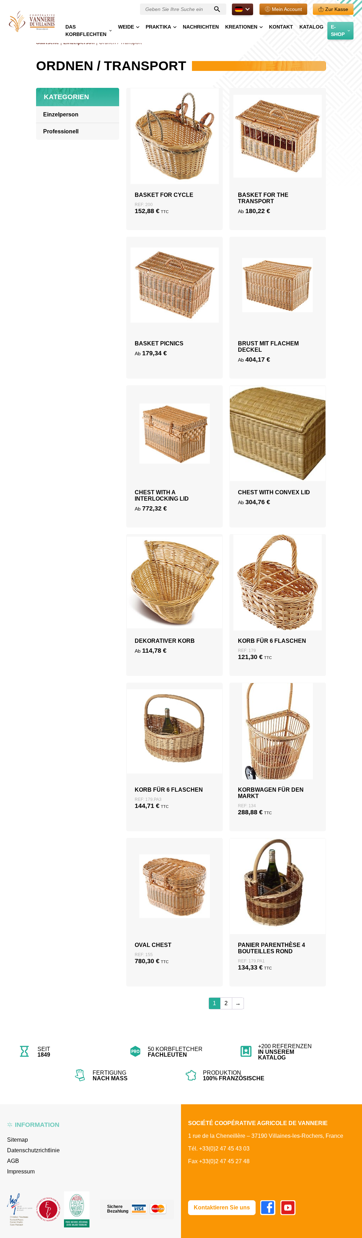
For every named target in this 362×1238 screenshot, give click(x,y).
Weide (126, 27)
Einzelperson (60, 114)
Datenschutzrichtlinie (33, 1150)
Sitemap (17, 1140)
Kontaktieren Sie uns (222, 1207)
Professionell (60, 131)
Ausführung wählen (277, 153)
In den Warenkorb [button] (174, 153)
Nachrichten (201, 27)
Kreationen (241, 27)
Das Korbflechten (85, 30)
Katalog (311, 27)
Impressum (21, 1171)
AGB (13, 1161)
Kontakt (281, 27)
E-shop (338, 30)
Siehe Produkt (174, 170)
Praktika (158, 27)
